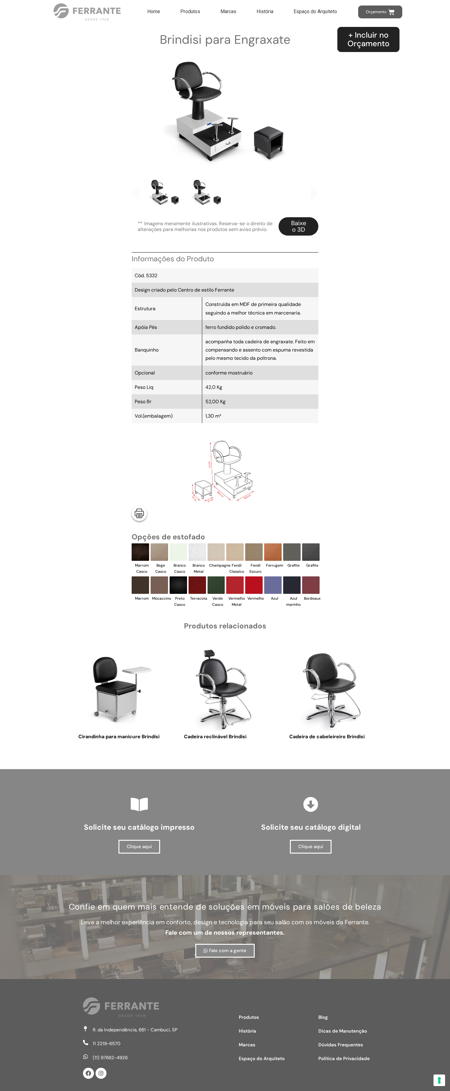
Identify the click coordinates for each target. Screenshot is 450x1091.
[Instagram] (101, 1073)
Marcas (228, 11)
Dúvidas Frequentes (340, 1045)
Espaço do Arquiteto (315, 11)
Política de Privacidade (344, 1059)
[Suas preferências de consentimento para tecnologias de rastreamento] (439, 1080)
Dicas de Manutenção (342, 1031)
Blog (323, 1017)
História (265, 11)
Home (153, 11)
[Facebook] (88, 1073)
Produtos (190, 11)
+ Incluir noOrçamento (368, 39)
